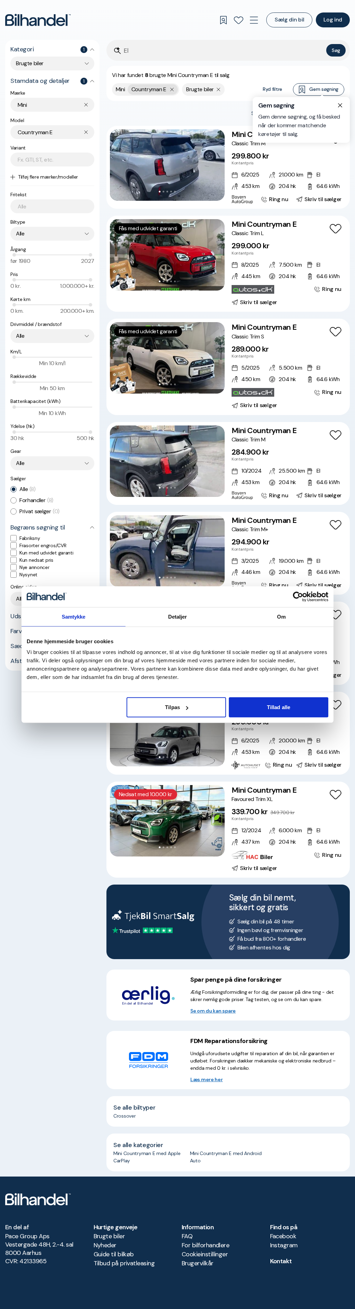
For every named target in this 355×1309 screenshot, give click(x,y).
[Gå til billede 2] (163, 191)
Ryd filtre (272, 89)
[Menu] (253, 20)
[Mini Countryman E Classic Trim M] (228, 167)
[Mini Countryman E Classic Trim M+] (228, 553)
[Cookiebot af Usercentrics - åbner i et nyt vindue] (298, 596)
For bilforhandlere (205, 1245)
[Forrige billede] (119, 165)
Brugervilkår (198, 1263)
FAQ (187, 1236)
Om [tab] (281, 616)
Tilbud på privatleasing (124, 1263)
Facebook (283, 1236)
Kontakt (281, 1261)
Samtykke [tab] (74, 616)
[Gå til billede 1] (160, 191)
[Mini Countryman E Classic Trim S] (228, 367)
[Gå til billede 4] (171, 191)
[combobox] (52, 63)
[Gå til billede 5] (175, 191)
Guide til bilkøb (114, 1254)
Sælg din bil (289, 19)
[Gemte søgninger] (223, 20)
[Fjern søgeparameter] (218, 89)
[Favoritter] (238, 20)
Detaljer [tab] (177, 616)
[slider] (14, 255)
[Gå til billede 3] (167, 191)
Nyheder (105, 1245)
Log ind (332, 19)
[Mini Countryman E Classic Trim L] (228, 264)
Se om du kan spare (213, 1011)
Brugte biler (109, 1236)
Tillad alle (278, 707)
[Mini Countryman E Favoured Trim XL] (228, 830)
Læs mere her (206, 1079)
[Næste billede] (215, 165)
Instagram (284, 1245)
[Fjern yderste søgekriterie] (172, 89)
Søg (336, 50)
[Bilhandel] (38, 20)
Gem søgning (323, 89)
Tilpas (172, 707)
